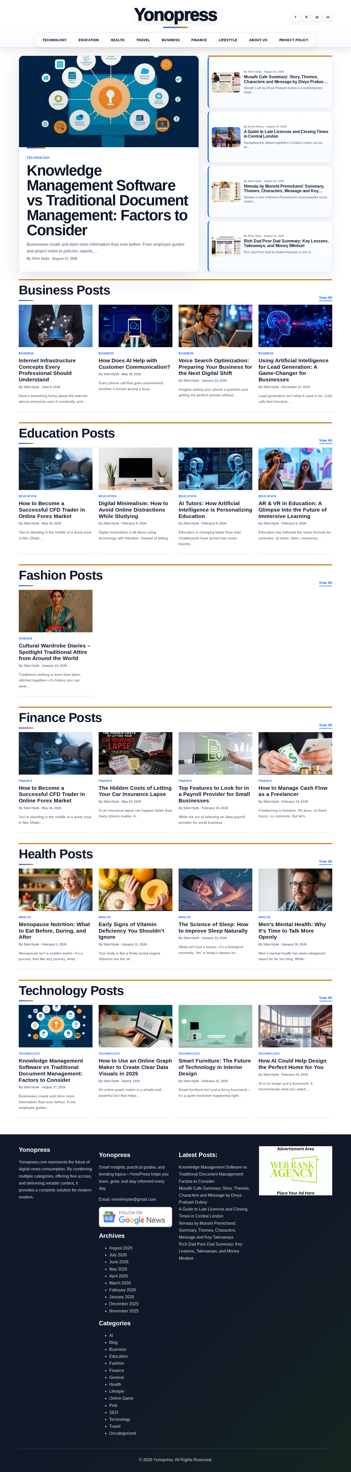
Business (171, 40)
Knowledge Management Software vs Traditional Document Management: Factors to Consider (213, 1174)
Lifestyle (228, 40)
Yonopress (175, 15)
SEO (113, 1412)
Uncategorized (122, 1433)
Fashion (116, 1363)
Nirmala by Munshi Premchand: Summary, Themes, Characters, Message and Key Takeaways (207, 1230)
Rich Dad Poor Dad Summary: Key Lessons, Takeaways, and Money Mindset (210, 1251)
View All (325, 298)
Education (89, 40)
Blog (113, 1342)
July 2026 (118, 1255)
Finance (199, 40)
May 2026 (118, 1269)
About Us (258, 40)
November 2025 (123, 1311)
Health (118, 40)
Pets (113, 1405)
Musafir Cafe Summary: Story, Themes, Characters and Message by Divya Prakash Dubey (214, 1195)
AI (111, 1335)
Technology (55, 40)
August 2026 (120, 1248)
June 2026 (118, 1262)
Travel (143, 40)
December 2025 (123, 1304)
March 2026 (120, 1283)
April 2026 (118, 1276)
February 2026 (122, 1290)
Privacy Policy (293, 40)
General (116, 1377)
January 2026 (121, 1297)
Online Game (121, 1398)
